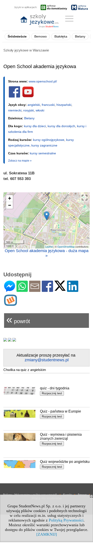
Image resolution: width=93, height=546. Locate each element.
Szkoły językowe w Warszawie (26, 50)
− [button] (9, 205)
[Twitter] (60, 289)
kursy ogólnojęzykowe (48, 140)
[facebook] (14, 96)
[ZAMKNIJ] (46, 534)
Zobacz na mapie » (20, 160)
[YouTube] (28, 96)
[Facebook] (47, 290)
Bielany (80, 36)
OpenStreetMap (66, 246)
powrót (18, 319)
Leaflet (49, 246)
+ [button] (9, 198)
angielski (34, 105)
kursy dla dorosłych (61, 126)
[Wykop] (10, 304)
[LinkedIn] (72, 290)
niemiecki (14, 110)
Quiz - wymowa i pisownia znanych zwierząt (61, 436)
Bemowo (40, 36)
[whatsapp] (22, 290)
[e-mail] (34, 290)
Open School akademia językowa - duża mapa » (46, 253)
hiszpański (63, 105)
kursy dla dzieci (35, 126)
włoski (40, 110)
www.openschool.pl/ (43, 81)
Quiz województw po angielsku (65, 462)
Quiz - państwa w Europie (60, 411)
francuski (48, 105)
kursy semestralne (43, 153)
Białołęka (60, 36)
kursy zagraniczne (44, 145)
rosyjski (28, 110)
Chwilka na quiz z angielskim (24, 370)
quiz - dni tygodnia (54, 388)
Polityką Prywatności (66, 520)
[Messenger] (9, 290)
